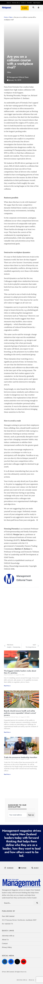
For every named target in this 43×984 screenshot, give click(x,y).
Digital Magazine (36, 2)
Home (6, 17)
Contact (5, 943)
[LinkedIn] (4, 961)
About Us (5, 939)
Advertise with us (16, 2)
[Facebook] (11, 961)
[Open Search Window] (33, 8)
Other (9, 72)
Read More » (7, 686)
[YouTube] (23, 961)
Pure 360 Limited (8, 916)
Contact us (23, 2)
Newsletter (29, 2)
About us (9, 2)
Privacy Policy (7, 947)
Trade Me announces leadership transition (20, 757)
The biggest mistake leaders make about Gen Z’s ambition (20, 672)
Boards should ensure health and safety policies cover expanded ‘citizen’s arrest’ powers (20, 713)
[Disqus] (21, 616)
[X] (17, 961)
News (10, 17)
